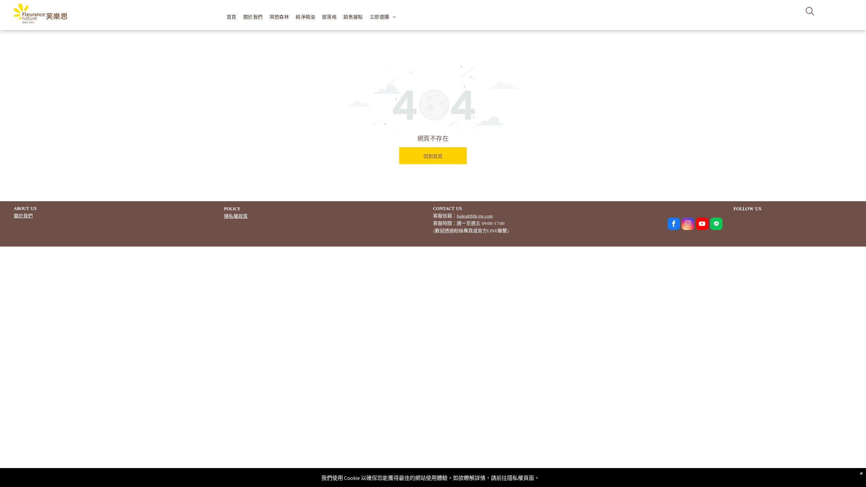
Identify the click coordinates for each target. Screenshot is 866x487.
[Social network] (716, 224)
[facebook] (673, 224)
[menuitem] (231, 17)
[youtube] (702, 224)
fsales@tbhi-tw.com (475, 216)
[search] (810, 12)
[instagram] (688, 224)
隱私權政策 (236, 216)
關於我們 (23, 216)
